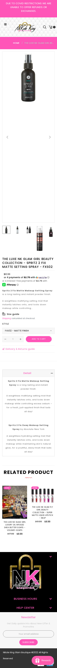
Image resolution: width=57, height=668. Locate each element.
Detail (27, 373)
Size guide (13, 314)
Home (16, 43)
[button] (26, 277)
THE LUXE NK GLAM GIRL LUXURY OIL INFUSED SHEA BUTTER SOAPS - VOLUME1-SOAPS (15, 526)
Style (5, 323)
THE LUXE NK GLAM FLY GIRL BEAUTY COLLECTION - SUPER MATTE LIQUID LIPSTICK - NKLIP (42, 512)
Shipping (6, 318)
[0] (51, 27)
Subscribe (28, 642)
